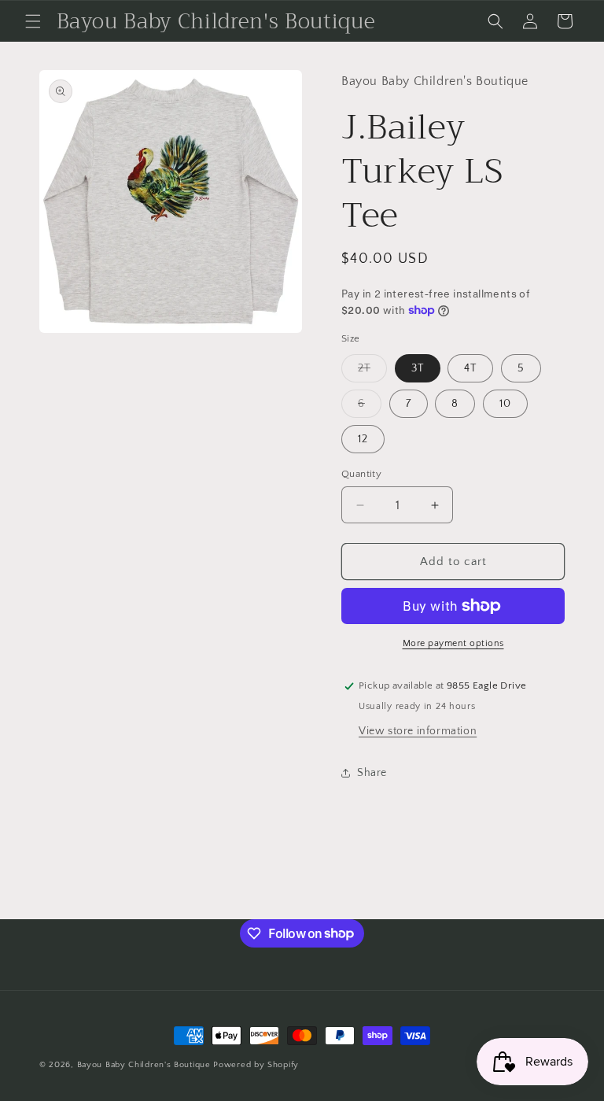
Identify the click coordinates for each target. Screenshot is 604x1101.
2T (372, 371)
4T (470, 368)
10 (505, 403)
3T (417, 368)
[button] (33, 21)
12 (363, 439)
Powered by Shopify (256, 1065)
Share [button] (372, 773)
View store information (418, 731)
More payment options (453, 643)
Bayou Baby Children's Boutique (144, 1065)
